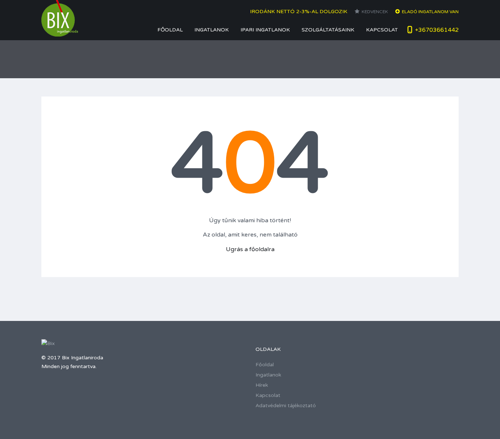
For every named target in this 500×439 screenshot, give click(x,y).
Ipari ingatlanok (265, 30)
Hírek (261, 385)
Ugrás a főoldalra (250, 249)
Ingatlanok (211, 30)
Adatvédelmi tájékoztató (285, 405)
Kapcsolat (382, 30)
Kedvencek (375, 11)
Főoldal (170, 30)
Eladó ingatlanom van (430, 11)
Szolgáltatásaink (328, 30)
